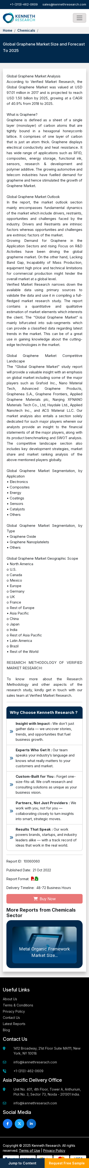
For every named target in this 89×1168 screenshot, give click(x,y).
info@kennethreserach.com (35, 1062)
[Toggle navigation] (79, 18)
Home (7, 30)
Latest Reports (14, 1024)
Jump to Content (22, 1163)
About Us (10, 999)
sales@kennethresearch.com (64, 4)
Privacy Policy (14, 1011)
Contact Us (11, 1018)
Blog (6, 1030)
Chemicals (26, 30)
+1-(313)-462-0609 (24, 4)
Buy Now (47, 898)
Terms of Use (29, 1150)
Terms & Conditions (18, 1005)
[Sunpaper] (19, 18)
